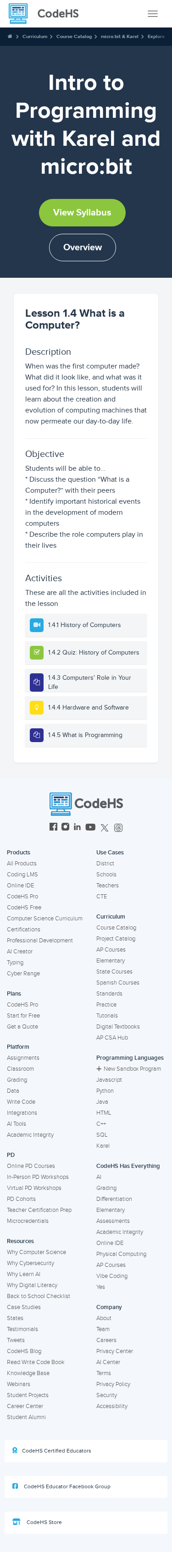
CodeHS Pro (22, 896)
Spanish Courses (117, 982)
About (103, 1318)
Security (106, 1395)
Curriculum (34, 36)
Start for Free (23, 1015)
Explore (156, 36)
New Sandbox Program (132, 1069)
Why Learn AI (23, 1274)
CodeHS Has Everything (128, 1166)
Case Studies (24, 1307)
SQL (102, 1135)
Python (105, 1091)
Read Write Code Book (36, 1362)
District (105, 863)
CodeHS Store (43, 1522)
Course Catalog (74, 36)
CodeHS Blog (24, 1351)
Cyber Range (23, 973)
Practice (106, 1004)
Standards (109, 993)
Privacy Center (114, 1351)
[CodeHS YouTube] (90, 828)
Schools (106, 874)
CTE (101, 896)
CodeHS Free (24, 907)
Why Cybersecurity (30, 1263)
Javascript (109, 1080)
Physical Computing (121, 1254)
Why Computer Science (36, 1252)
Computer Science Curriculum (45, 918)
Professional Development (40, 940)
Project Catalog (115, 938)
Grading (17, 1080)
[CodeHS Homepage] (47, 14)
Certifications (23, 929)
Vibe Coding (112, 1276)
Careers (106, 1340)
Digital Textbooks (118, 1026)
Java (102, 1102)
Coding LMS (22, 874)
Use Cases (110, 852)
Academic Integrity (30, 1135)
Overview (82, 247)
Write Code (21, 1102)
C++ (101, 1124)
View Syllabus (82, 212)
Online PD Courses (31, 1166)
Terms (103, 1373)
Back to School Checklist (38, 1296)
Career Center (25, 1406)
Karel (103, 1146)
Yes (100, 1287)
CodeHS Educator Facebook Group (66, 1486)
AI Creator (20, 951)
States (15, 1318)
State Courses (114, 971)
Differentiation (114, 1199)
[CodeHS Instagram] (65, 828)
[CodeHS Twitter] (104, 828)
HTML (103, 1113)
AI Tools (16, 1124)
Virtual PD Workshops (34, 1188)
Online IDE (20, 885)
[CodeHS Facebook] (53, 828)
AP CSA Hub (112, 1037)
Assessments (113, 1221)
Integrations (22, 1113)
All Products (22, 863)
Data (13, 1091)
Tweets (16, 1340)
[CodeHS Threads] (118, 828)
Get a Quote (22, 1026)
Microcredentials (28, 1221)
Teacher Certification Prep (39, 1210)
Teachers (107, 885)
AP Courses (111, 949)
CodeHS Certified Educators (56, 1450)
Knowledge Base (28, 1373)
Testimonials (22, 1329)
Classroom (20, 1069)
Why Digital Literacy (32, 1285)
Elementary (110, 960)
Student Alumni (26, 1417)
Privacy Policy (113, 1384)
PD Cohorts (21, 1199)
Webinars (18, 1384)
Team (103, 1329)
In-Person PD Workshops (38, 1177)
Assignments (23, 1058)
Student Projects (28, 1395)
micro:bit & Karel (120, 36)
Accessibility (112, 1406)
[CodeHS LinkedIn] (77, 828)
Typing (15, 962)
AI (98, 1177)
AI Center (108, 1362)
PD (11, 1155)
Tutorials (107, 1015)
